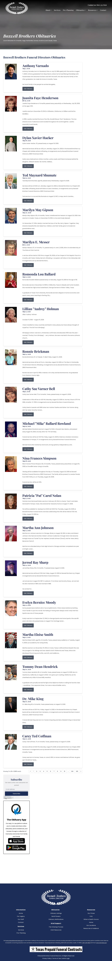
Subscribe (16, 794)
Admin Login (66, 958)
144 (72, 771)
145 (77, 771)
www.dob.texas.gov (101, 943)
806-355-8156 (102, 5)
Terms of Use (56, 958)
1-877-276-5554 (86, 943)
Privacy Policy (46, 958)
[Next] (80, 771)
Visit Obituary (28, 89)
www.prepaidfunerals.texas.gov (14, 940)
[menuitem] (48, 10)
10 (64, 771)
